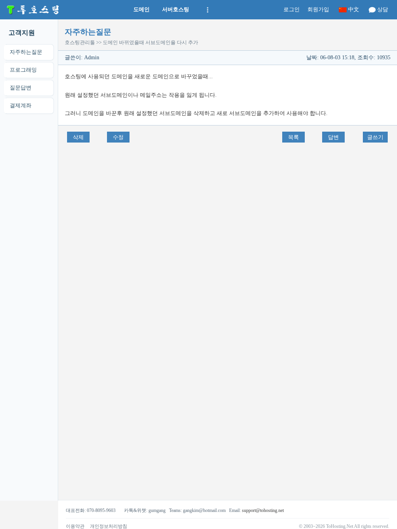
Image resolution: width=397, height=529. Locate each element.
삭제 (78, 137)
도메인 (141, 9)
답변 (333, 137)
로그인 (291, 9)
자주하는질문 (26, 52)
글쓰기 (375, 137)
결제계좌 (20, 105)
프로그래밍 (23, 70)
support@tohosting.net (263, 510)
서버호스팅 (175, 9)
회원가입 (318, 9)
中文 (353, 9)
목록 (293, 137)
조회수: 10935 (373, 57)
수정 (118, 137)
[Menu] (206, 9)
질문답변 (20, 88)
